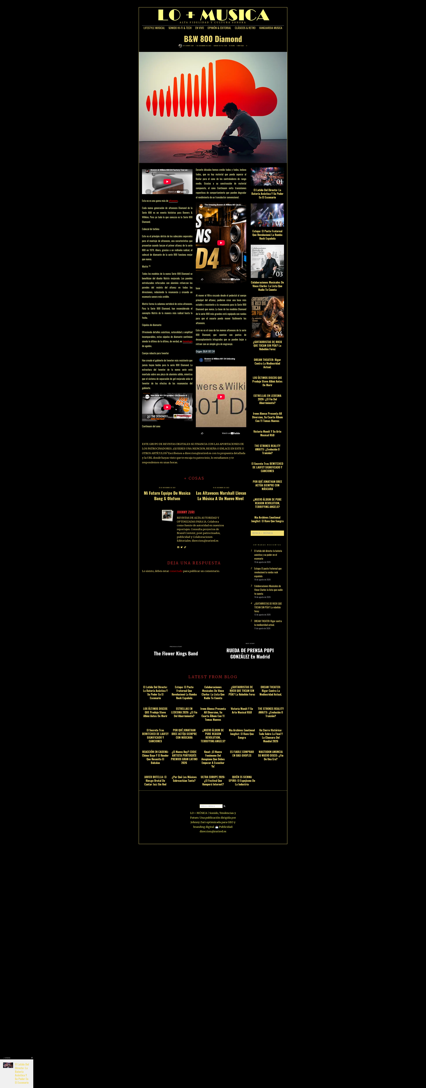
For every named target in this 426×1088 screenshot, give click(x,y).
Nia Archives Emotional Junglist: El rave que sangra (267, 519)
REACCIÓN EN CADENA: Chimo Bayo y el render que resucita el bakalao (155, 757)
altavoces (173, 201)
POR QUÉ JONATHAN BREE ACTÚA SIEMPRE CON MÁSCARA (267, 485)
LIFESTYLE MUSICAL (154, 28)
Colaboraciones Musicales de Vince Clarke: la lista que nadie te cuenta (267, 286)
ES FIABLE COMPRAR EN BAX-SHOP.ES (242, 753)
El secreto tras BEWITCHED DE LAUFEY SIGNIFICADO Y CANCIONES (267, 467)
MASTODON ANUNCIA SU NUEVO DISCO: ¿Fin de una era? (270, 755)
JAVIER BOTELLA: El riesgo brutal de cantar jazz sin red (155, 780)
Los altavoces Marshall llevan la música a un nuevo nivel (221, 495)
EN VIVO (199, 28)
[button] (281, 533)
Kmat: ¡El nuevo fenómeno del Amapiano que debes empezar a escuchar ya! (213, 759)
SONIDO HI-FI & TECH (180, 28)
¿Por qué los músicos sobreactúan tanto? (184, 779)
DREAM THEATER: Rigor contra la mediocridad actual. (267, 363)
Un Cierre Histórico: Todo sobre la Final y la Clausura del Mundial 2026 (271, 735)
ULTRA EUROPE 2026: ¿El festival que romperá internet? (213, 780)
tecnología (187, 341)
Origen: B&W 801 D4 (205, 351)
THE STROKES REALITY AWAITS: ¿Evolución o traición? (267, 449)
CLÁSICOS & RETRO (245, 28)
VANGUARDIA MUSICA (270, 28)
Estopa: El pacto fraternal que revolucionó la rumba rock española (267, 234)
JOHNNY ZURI (189, 46)
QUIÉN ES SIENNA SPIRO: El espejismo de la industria (242, 780)
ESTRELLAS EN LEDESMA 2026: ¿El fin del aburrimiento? (267, 399)
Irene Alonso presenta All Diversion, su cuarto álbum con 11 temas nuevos (267, 417)
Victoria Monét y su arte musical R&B (267, 433)
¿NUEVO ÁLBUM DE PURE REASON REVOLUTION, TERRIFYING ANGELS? (267, 503)
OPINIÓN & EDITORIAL (219, 28)
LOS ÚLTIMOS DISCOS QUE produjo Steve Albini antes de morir (267, 381)
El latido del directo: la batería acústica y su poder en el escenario (267, 193)
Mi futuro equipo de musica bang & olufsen (167, 495)
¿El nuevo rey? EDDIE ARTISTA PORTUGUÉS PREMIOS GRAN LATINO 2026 (184, 757)
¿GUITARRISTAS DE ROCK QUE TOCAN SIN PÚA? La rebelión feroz (267, 345)
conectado (176, 571)
